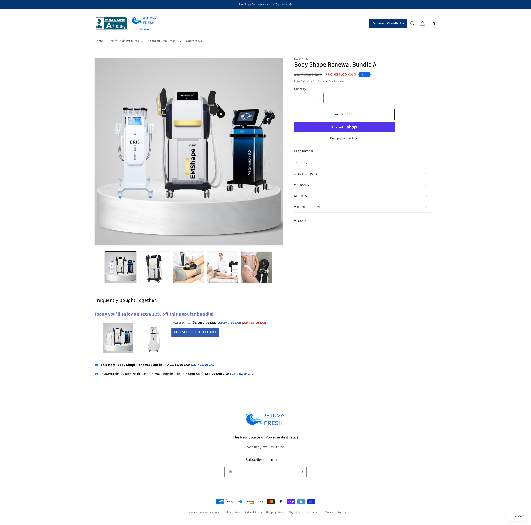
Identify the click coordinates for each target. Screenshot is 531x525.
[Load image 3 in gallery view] (188, 267)
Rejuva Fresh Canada (206, 512)
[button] (125, 41)
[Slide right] (278, 267)
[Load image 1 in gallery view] (120, 267)
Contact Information (309, 512)
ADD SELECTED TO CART (195, 332)
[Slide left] (99, 267)
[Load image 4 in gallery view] (222, 267)
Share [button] (302, 221)
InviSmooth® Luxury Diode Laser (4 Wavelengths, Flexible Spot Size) (152, 373)
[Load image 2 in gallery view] (154, 267)
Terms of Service (335, 512)
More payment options (344, 138)
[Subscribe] (301, 472)
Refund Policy (253, 512)
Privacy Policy (233, 512)
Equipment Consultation (388, 23)
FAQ (290, 512)
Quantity (300, 89)
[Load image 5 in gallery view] (256, 267)
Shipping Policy (275, 512)
